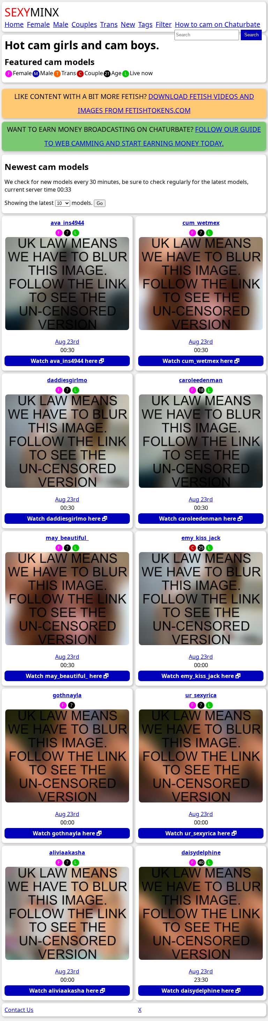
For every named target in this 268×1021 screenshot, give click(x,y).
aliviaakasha (67, 852)
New (128, 24)
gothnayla (67, 695)
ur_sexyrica (201, 695)
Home (14, 24)
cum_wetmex (201, 223)
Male (60, 24)
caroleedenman (201, 380)
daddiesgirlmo (67, 380)
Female (38, 24)
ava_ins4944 (67, 223)
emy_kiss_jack (201, 538)
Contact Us (19, 1010)
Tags (145, 24)
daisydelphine (201, 852)
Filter (164, 24)
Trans (109, 24)
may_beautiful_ (67, 538)
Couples (84, 24)
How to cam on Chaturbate (217, 24)
